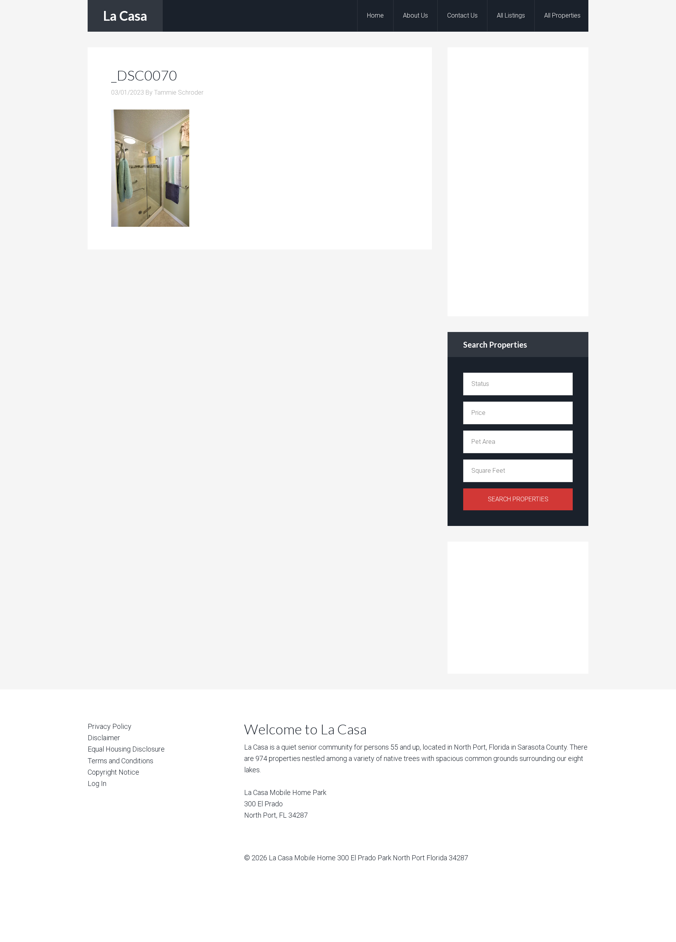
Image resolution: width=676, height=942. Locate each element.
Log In (97, 783)
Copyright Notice (113, 772)
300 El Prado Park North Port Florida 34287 (402, 858)
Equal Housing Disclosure (126, 749)
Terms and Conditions (120, 761)
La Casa (125, 15)
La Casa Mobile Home (302, 858)
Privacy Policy (109, 726)
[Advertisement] (522, 180)
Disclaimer (104, 738)
